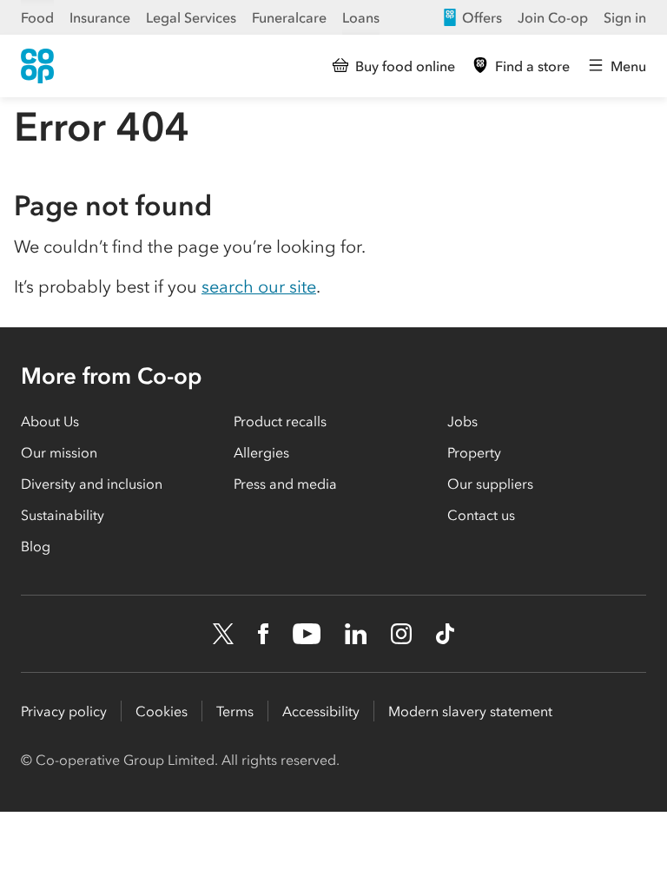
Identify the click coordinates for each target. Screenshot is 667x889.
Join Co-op (553, 17)
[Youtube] (306, 633)
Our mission (59, 452)
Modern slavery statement (470, 711)
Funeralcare (289, 17)
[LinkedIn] (356, 633)
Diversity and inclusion (91, 483)
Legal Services (191, 17)
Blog (35, 546)
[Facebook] (263, 633)
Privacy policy (64, 711)
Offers (482, 17)
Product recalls (280, 421)
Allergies (261, 452)
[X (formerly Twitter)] (223, 633)
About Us (50, 421)
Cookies (161, 711)
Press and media (285, 483)
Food (37, 17)
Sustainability (62, 515)
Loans (361, 17)
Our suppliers (490, 483)
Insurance (99, 17)
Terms (235, 711)
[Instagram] (401, 633)
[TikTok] (445, 633)
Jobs (462, 421)
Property (474, 452)
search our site (258, 286)
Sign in (625, 17)
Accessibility (321, 711)
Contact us (481, 515)
